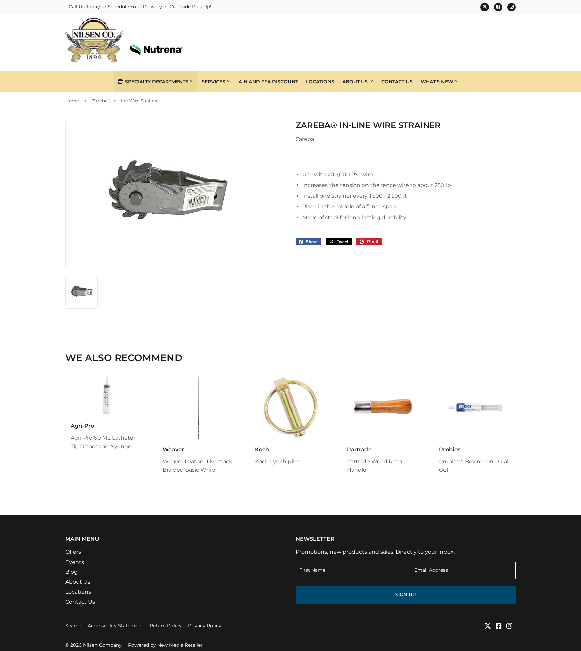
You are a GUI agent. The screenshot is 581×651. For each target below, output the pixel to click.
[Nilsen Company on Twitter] (487, 626)
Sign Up (405, 594)
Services (214, 81)
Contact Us (397, 81)
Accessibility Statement (115, 625)
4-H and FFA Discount (268, 81)
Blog (71, 572)
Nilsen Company (102, 645)
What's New (438, 81)
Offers (73, 552)
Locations (320, 81)
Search (73, 625)
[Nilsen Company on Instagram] (509, 626)
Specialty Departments (157, 81)
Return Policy (166, 625)
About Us (355, 81)
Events (74, 562)
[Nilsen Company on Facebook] (499, 626)
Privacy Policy (204, 625)
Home (72, 100)
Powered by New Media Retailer (165, 645)
